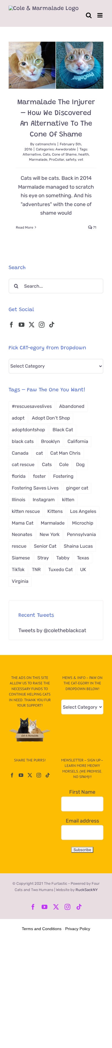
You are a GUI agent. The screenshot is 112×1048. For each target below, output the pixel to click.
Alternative (32, 154)
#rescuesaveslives (32, 406)
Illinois (18, 499)
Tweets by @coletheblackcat (52, 630)
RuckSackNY (87, 890)
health (83, 154)
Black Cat (63, 429)
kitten (68, 499)
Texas (83, 558)
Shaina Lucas (78, 546)
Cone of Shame (64, 154)
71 (94, 227)
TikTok (18, 569)
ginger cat (77, 488)
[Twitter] (31, 325)
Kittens (55, 511)
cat (39, 453)
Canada (20, 453)
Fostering (63, 476)
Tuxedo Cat (60, 569)
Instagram (44, 499)
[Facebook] (11, 325)
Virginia (20, 581)
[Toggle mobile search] (89, 15)
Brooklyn (50, 441)
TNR (36, 569)
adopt (18, 418)
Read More (24, 227)
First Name (82, 792)
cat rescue (23, 464)
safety (71, 160)
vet (80, 160)
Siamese (21, 558)
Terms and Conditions (41, 928)
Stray (43, 558)
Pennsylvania (81, 534)
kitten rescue (26, 511)
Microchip (82, 523)
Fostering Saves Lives (35, 488)
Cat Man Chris (65, 453)
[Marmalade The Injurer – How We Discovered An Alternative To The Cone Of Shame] (56, 65)
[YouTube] (21, 325)
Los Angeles (83, 511)
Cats (46, 154)
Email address (82, 821)
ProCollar (56, 160)
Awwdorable (65, 149)
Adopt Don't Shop (51, 418)
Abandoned (71, 406)
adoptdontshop (28, 429)
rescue (19, 546)
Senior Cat (45, 546)
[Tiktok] (52, 325)
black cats (23, 441)
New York (49, 534)
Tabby (62, 558)
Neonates (22, 534)
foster (39, 476)
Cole (64, 464)
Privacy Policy (77, 928)
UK (83, 569)
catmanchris (45, 144)
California (77, 441)
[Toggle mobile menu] (100, 15)
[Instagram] (42, 325)
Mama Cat (22, 523)
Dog (80, 464)
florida (19, 476)
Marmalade (38, 160)
